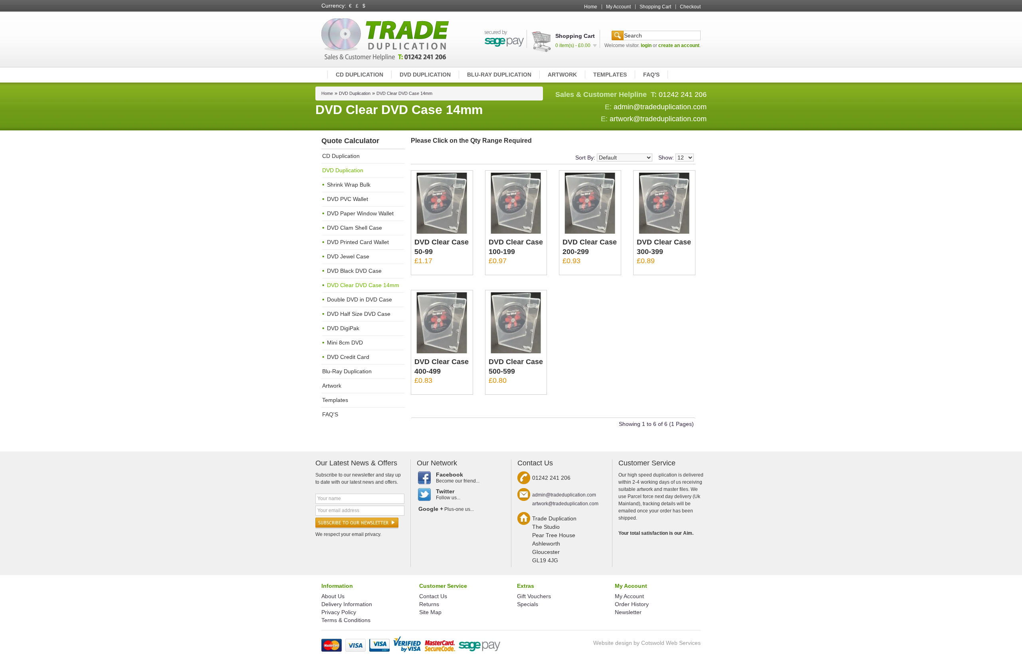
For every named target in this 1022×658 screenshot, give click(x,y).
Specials (527, 604)
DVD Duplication (425, 74)
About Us (333, 596)
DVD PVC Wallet (347, 199)
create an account (678, 45)
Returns (429, 604)
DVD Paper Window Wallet (360, 213)
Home (590, 6)
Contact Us (433, 596)
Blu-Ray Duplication (499, 74)
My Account (618, 6)
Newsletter (628, 612)
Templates (610, 74)
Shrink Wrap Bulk (348, 184)
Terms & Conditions (345, 620)
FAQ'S (651, 74)
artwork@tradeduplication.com (658, 119)
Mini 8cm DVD (345, 342)
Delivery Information (346, 604)
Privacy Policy (338, 612)
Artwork (562, 74)
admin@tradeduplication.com (660, 107)
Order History (632, 604)
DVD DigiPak (343, 328)
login (646, 45)
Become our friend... (457, 477)
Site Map (430, 612)
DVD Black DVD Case (354, 271)
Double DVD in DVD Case (359, 299)
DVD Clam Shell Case (354, 228)
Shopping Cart (655, 6)
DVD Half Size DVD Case (358, 314)
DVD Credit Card (348, 357)
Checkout (690, 6)
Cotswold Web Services (671, 643)
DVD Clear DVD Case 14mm (404, 93)
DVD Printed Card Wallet (358, 242)
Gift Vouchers (534, 596)
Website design (612, 643)
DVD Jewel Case (348, 256)
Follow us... (448, 494)
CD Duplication (359, 74)
